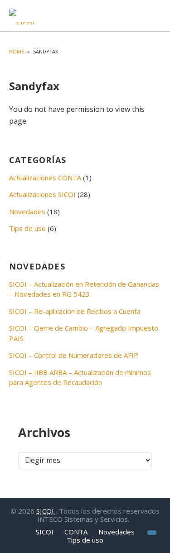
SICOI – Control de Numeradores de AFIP (73, 355)
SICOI (46, 510)
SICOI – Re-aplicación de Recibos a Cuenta (75, 311)
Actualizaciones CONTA (45, 177)
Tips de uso (27, 228)
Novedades (27, 211)
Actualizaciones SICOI (42, 194)
